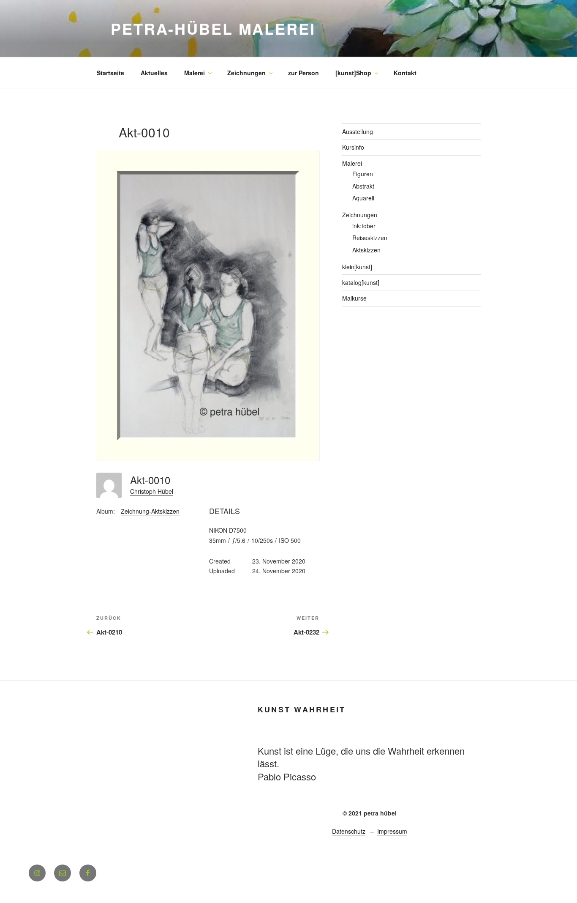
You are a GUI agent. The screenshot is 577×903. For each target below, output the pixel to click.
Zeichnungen (246, 72)
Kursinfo (353, 147)
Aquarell (363, 198)
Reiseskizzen (369, 237)
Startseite (110, 72)
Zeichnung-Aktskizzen (150, 511)
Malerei (194, 72)
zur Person (303, 72)
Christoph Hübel (151, 491)
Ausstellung (357, 131)
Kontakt (405, 72)
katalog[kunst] (360, 282)
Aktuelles (154, 72)
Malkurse (354, 298)
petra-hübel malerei (213, 28)
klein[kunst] (357, 267)
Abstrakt (363, 186)
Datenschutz (348, 831)
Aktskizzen (366, 250)
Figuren (362, 174)
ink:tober (364, 226)
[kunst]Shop (353, 72)
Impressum (392, 831)
